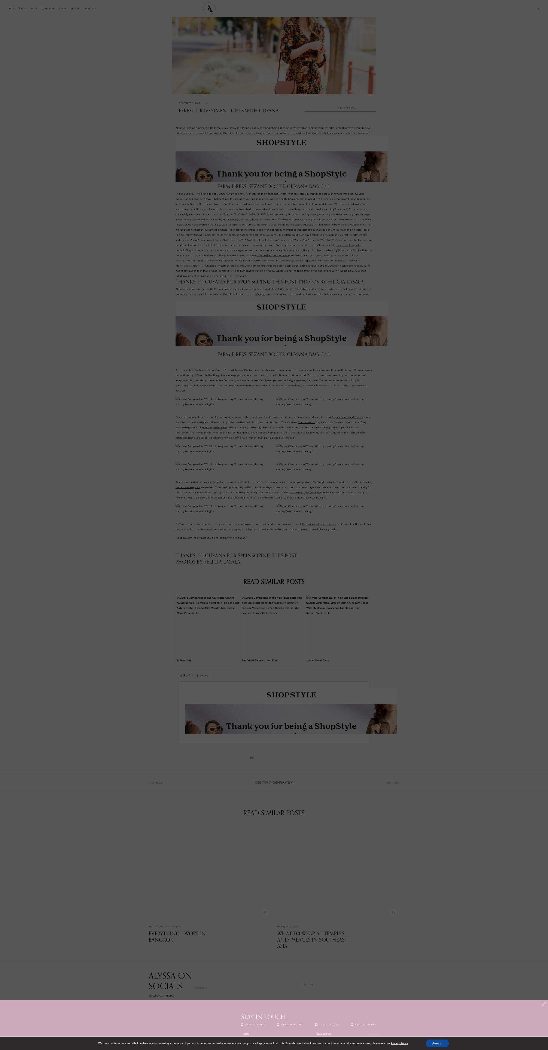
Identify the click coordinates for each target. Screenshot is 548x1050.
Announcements (365, 1024)
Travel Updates (329, 1024)
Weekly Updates (254, 1024)
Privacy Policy (399, 1043)
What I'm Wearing (291, 1024)
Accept (437, 1043)
